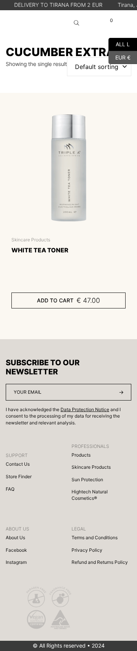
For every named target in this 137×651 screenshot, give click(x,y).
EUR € (119, 56)
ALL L (119, 43)
